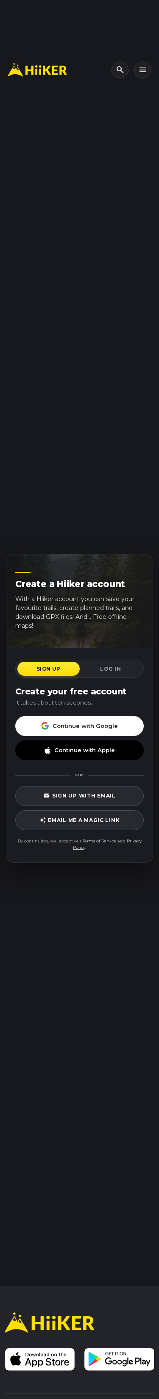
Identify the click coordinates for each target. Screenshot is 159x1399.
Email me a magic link (79, 820)
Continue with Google (85, 725)
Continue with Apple (84, 750)
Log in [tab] (110, 669)
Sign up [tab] (48, 669)
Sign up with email (79, 796)
